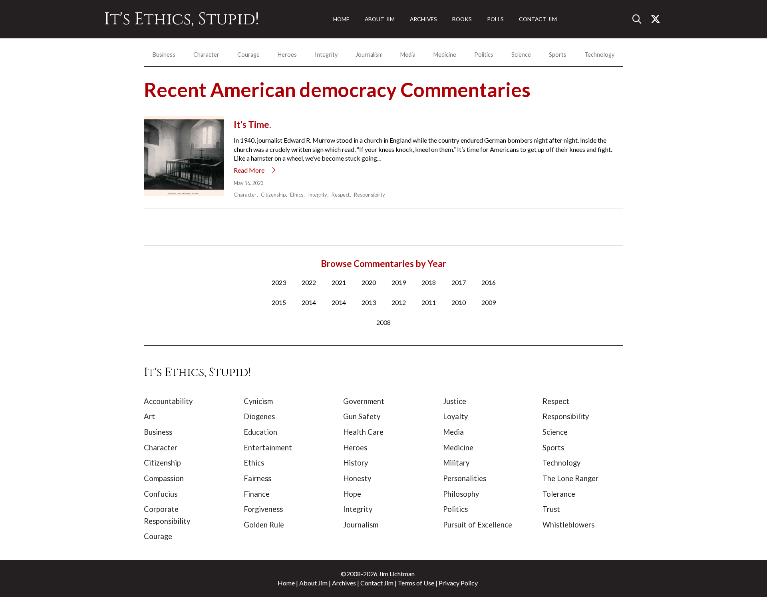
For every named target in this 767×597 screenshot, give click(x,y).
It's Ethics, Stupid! (181, 19)
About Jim (313, 583)
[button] (640, 19)
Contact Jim (376, 583)
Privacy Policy (458, 583)
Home (286, 583)
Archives (344, 583)
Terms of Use (416, 583)
